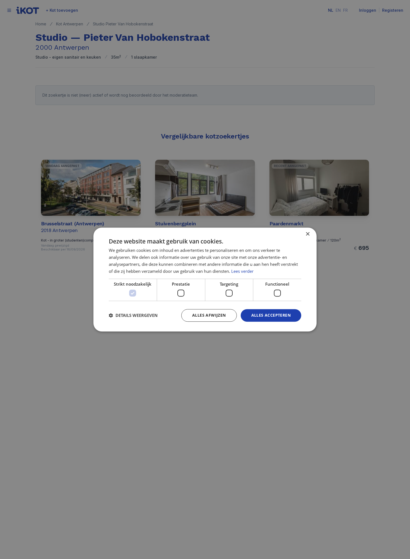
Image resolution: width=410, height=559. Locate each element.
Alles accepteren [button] (271, 315)
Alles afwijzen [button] (209, 315)
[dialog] (205, 279)
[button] (133, 315)
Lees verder (242, 271)
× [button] (307, 234)
